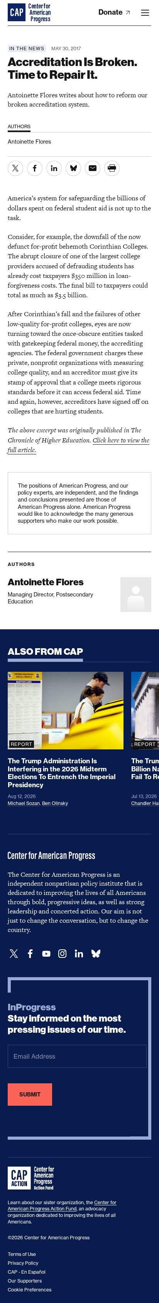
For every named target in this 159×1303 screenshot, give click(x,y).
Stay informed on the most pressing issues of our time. (67, 1018)
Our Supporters (25, 1281)
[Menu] (145, 13)
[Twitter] (14, 954)
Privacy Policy (23, 1263)
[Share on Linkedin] (54, 168)
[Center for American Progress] (17, 13)
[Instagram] (62, 954)
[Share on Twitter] (15, 168)
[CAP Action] (33, 1178)
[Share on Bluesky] (73, 168)
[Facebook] (30, 954)
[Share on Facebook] (34, 168)
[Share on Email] (92, 168)
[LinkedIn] (79, 954)
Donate (111, 12)
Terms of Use (22, 1254)
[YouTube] (46, 954)
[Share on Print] (112, 168)
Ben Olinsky (55, 803)
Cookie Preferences (29, 1290)
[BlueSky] (96, 954)
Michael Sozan (24, 803)
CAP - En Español (27, 1272)
